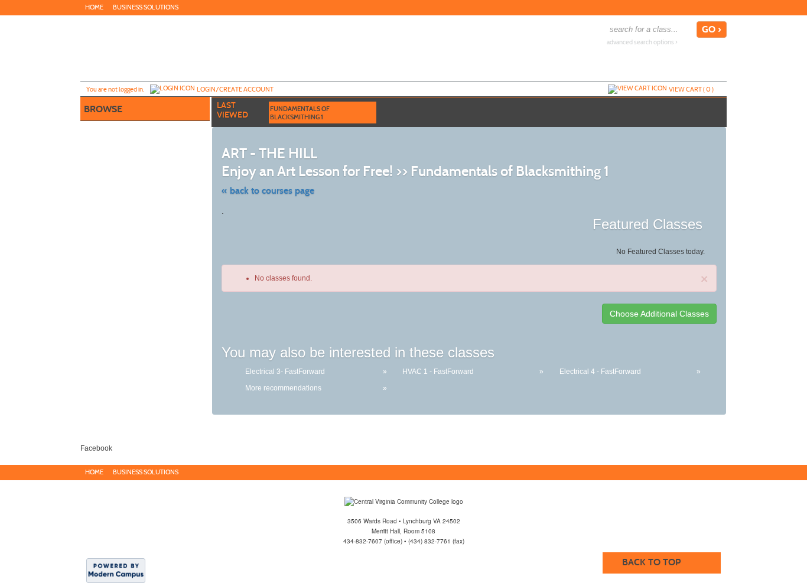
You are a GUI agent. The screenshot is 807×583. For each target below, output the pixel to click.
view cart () (691, 89)
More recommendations (283, 388)
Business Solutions (145, 7)
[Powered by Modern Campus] (115, 570)
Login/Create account (235, 89)
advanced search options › (642, 42)
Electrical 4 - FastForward (600, 371)
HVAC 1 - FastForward (438, 371)
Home (94, 7)
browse (103, 109)
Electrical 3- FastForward (285, 371)
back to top (651, 562)
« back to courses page (268, 190)
